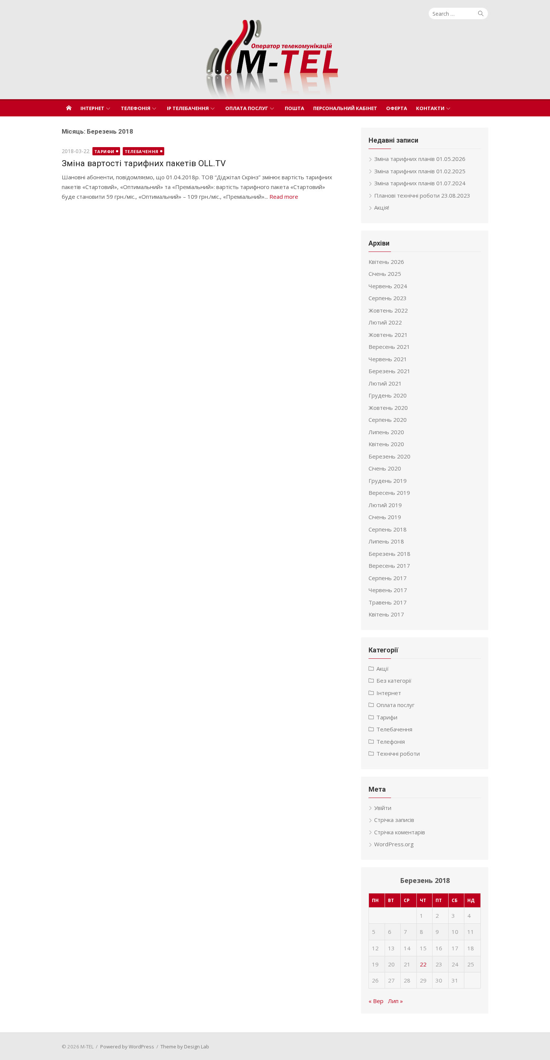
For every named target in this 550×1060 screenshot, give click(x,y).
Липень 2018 (386, 541)
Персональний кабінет (345, 108)
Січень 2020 (385, 468)
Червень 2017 (388, 590)
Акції (382, 668)
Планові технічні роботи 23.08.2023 (422, 195)
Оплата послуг (246, 108)
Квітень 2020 (386, 444)
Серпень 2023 (388, 298)
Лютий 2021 (385, 383)
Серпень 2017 (388, 578)
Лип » (395, 1001)
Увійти (382, 807)
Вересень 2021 (389, 346)
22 (423, 964)
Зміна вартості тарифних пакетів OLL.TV (144, 163)
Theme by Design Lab (185, 1046)
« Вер (376, 1001)
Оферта (396, 108)
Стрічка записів (394, 819)
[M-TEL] (275, 59)
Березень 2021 (389, 371)
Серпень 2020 (388, 419)
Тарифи (104, 151)
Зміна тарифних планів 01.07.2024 (419, 183)
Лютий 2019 (385, 505)
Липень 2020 (386, 432)
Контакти (430, 108)
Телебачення (142, 151)
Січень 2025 (385, 273)
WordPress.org (394, 844)
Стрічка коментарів (399, 832)
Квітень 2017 (386, 614)
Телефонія (135, 108)
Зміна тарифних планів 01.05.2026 (419, 158)
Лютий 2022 (385, 322)
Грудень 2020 (388, 395)
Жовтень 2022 (388, 310)
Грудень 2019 (388, 480)
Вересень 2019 (389, 492)
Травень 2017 (388, 602)
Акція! (381, 207)
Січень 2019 (385, 517)
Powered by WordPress (127, 1046)
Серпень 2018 (388, 529)
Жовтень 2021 (388, 334)
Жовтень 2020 (388, 407)
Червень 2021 (388, 359)
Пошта (294, 108)
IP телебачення (188, 108)
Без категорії (394, 680)
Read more (283, 196)
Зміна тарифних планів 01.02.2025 (419, 171)
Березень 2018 (389, 553)
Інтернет (92, 108)
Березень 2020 (389, 456)
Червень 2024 (388, 286)
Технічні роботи (398, 753)
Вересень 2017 (389, 565)
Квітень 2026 (386, 261)
